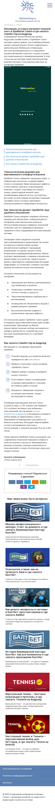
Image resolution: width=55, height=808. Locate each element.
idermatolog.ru (9, 25)
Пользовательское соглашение (17, 769)
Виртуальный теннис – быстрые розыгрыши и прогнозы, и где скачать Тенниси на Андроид (25, 696)
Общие (19, 25)
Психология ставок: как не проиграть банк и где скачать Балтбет (23, 572)
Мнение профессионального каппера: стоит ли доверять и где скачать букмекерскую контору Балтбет (26, 528)
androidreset (34, 359)
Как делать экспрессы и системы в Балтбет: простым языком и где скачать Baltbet (26, 612)
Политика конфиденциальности (17, 776)
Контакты (7, 782)
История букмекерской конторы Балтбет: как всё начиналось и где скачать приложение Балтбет (27, 654)
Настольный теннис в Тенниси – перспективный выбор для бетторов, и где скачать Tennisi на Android (26, 740)
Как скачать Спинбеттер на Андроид (24, 164)
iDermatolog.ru (27, 18)
